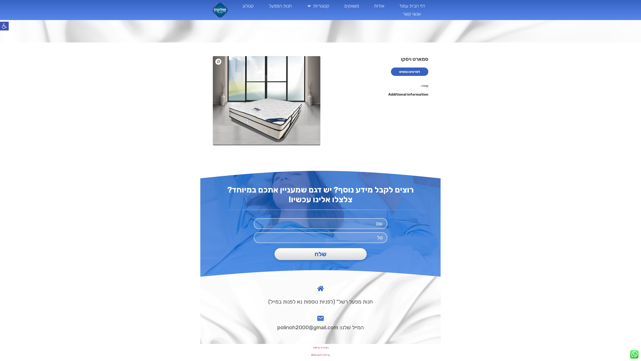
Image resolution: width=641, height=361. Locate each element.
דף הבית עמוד (412, 6)
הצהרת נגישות (321, 347)
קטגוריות (321, 6)
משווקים (351, 6)
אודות (379, 6)
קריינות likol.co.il (320, 354)
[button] (4, 26)
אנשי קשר (412, 14)
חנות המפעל (280, 6)
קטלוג (248, 6)
